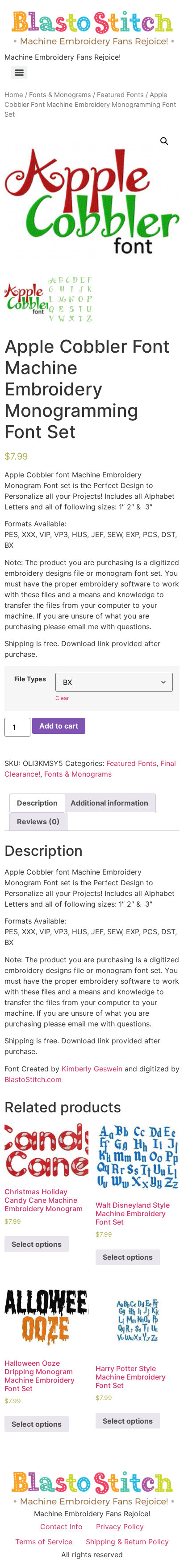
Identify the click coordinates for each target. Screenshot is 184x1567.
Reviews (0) (38, 821)
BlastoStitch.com (33, 1079)
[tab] (37, 803)
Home (13, 95)
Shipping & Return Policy (127, 1541)
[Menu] (19, 72)
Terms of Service (43, 1541)
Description (37, 802)
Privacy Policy (120, 1526)
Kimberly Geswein (92, 1068)
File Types (30, 679)
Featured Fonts (120, 95)
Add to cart (58, 725)
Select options (37, 1244)
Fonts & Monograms (60, 95)
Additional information (109, 802)
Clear (62, 698)
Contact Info (61, 1526)
